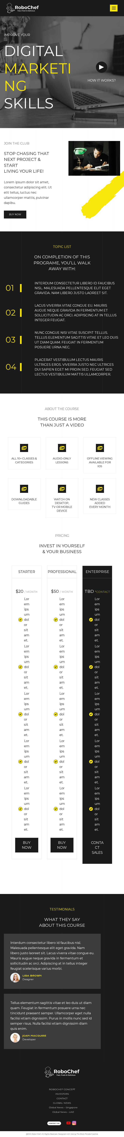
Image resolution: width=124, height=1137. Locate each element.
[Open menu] (114, 8)
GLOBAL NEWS (62, 1102)
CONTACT (62, 1098)
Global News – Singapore (63, 1107)
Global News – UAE (63, 1112)
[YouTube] (68, 1123)
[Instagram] (74, 1123)
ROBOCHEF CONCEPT (62, 1089)
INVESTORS (62, 1093)
